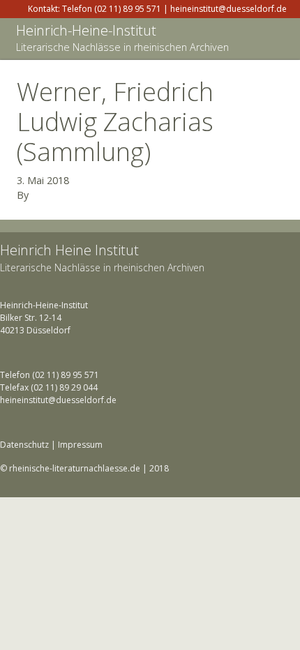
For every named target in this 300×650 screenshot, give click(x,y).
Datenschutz (24, 445)
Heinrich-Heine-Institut (86, 30)
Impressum (80, 445)
